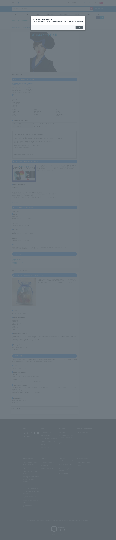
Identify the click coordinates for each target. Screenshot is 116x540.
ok (79, 27)
